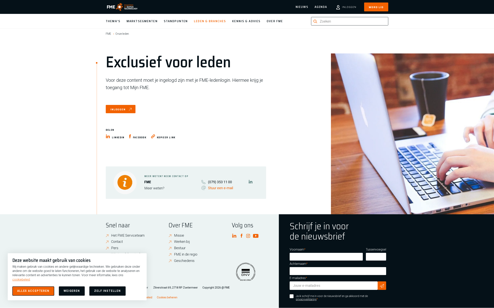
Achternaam (298, 264)
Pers (114, 248)
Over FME (275, 21)
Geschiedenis (184, 261)
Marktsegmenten (142, 21)
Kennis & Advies (246, 21)
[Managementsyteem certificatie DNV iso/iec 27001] (245, 274)
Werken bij (182, 242)
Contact (117, 242)
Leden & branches (210, 21)
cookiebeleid (21, 279)
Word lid (376, 7)
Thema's (113, 21)
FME (108, 33)
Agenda (321, 6)
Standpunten (176, 21)
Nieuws (302, 6)
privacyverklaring (306, 299)
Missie (179, 235)
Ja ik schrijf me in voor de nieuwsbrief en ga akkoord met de (332, 297)
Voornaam (297, 249)
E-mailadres (298, 278)
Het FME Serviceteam (128, 235)
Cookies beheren (167, 297)
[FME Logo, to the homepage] (122, 7)
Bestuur (180, 248)
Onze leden (122, 33)
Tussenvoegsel (376, 249)
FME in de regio (185, 254)
